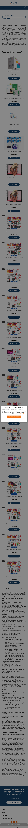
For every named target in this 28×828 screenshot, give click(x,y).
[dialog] (14, 414)
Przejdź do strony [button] (14, 416)
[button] (14, 419)
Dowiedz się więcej (21, 413)
